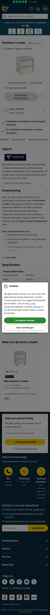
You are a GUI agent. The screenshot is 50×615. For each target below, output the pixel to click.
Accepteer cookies (25, 320)
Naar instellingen (25, 327)
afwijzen (37, 306)
